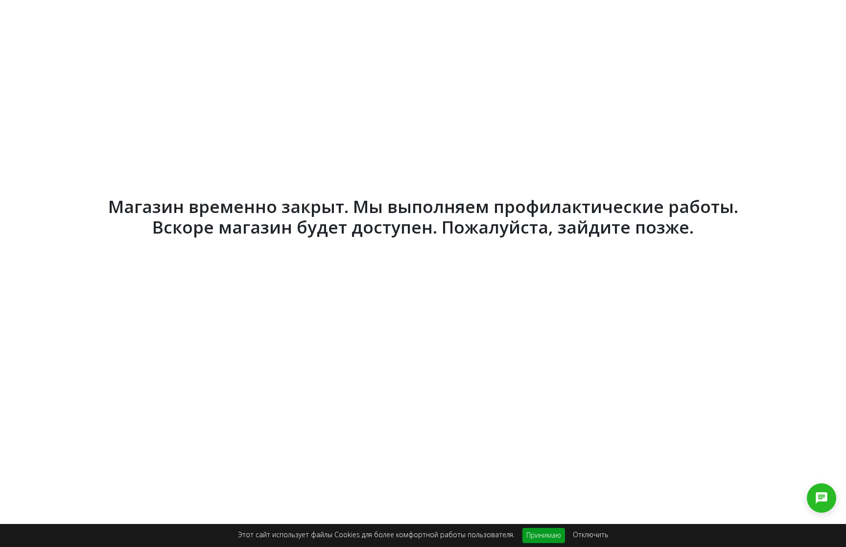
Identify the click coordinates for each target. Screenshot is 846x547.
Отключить (591, 534)
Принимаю (543, 535)
